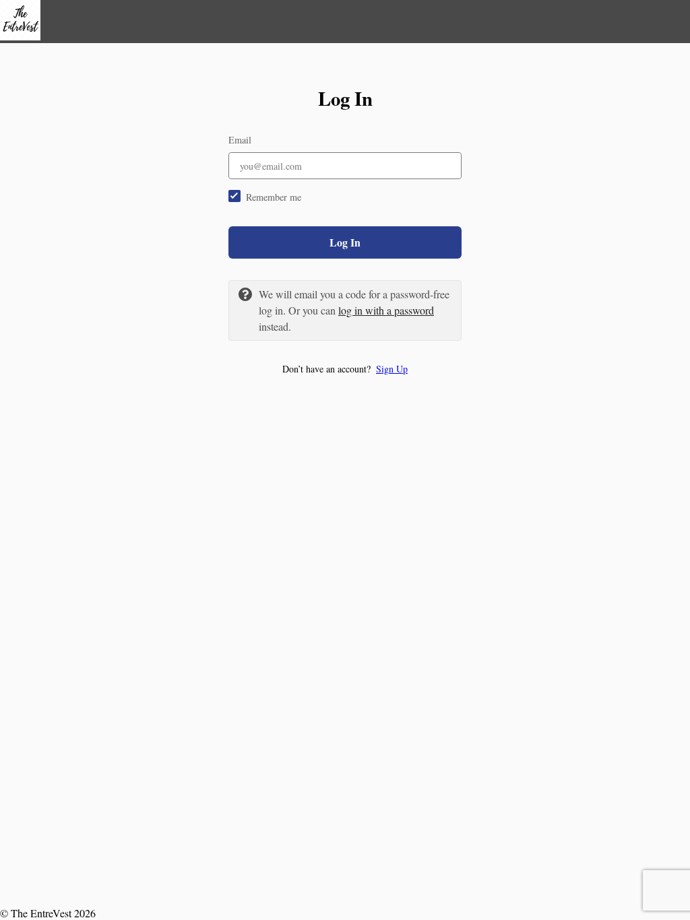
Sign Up (392, 368)
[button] (345, 368)
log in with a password (386, 310)
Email (239, 139)
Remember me (273, 197)
